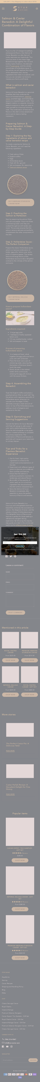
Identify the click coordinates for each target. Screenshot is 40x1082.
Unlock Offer (19, 546)
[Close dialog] (37, 528)
